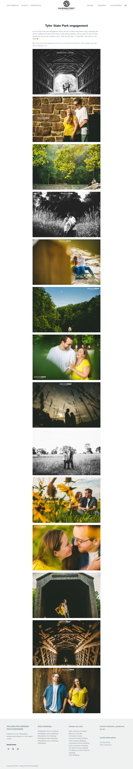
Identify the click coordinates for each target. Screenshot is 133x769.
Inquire (90, 5)
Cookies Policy (105, 742)
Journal (24, 5)
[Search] (125, 5)
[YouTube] (18, 749)
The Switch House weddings (78, 748)
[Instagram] (13, 749)
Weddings (102, 5)
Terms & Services (106, 745)
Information (35, 5)
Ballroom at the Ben (75, 733)
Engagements (116, 5)
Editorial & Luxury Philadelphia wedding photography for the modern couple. (20, 736)
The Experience (13, 5)
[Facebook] (8, 749)
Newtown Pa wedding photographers (67, 43)
